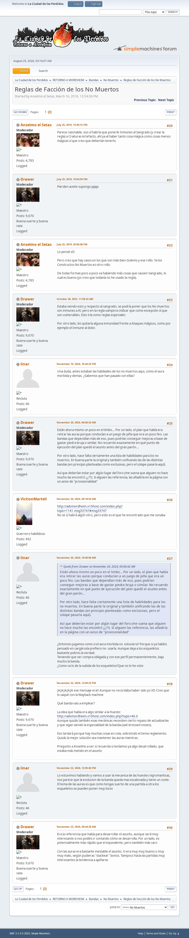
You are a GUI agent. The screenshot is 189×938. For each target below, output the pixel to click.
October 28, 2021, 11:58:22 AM (75, 299)
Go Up (18, 889)
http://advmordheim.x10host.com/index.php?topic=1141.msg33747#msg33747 (90, 508)
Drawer (27, 179)
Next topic (166, 100)
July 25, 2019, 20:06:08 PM (72, 244)
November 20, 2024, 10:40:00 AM (76, 557)
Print (170, 112)
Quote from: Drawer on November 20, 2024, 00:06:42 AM (99, 567)
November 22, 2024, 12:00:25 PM (76, 683)
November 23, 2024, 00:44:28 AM (76, 826)
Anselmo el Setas (36, 124)
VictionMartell (34, 498)
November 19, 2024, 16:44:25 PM (76, 364)
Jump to (115, 907)
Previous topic (145, 100)
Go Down (20, 112)
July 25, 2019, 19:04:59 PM (72, 179)
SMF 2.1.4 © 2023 (19, 933)
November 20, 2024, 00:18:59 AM (76, 499)
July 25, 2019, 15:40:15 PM (72, 124)
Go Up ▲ (174, 933)
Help (140, 933)
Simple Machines (40, 933)
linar (25, 363)
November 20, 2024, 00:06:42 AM (76, 422)
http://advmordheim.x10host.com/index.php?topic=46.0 (97, 716)
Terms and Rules (156, 933)
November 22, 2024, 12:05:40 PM (76, 768)
